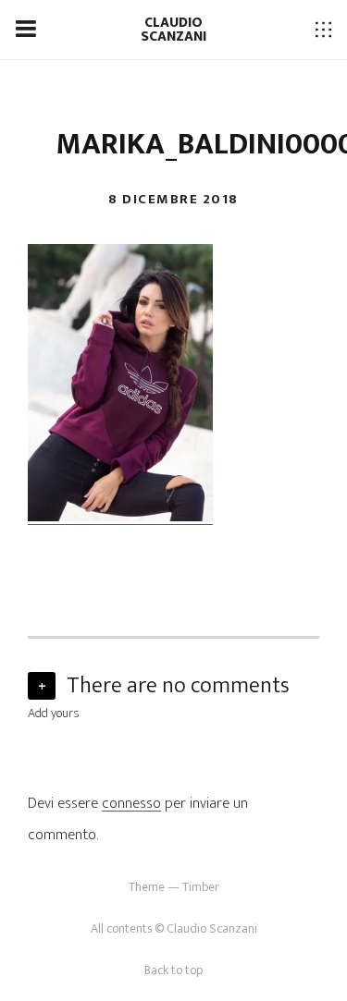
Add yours (54, 713)
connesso (131, 803)
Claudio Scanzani (173, 29)
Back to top (173, 970)
